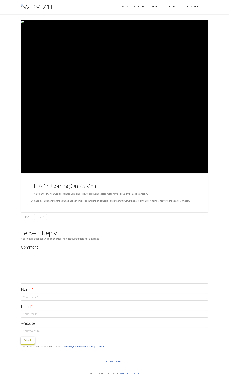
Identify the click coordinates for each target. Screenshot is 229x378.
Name (27, 289)
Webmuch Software (129, 373)
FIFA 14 (27, 217)
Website (28, 323)
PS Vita (40, 217)
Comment (30, 247)
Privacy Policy (114, 362)
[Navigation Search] (204, 7)
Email (27, 306)
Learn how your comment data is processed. (83, 346)
